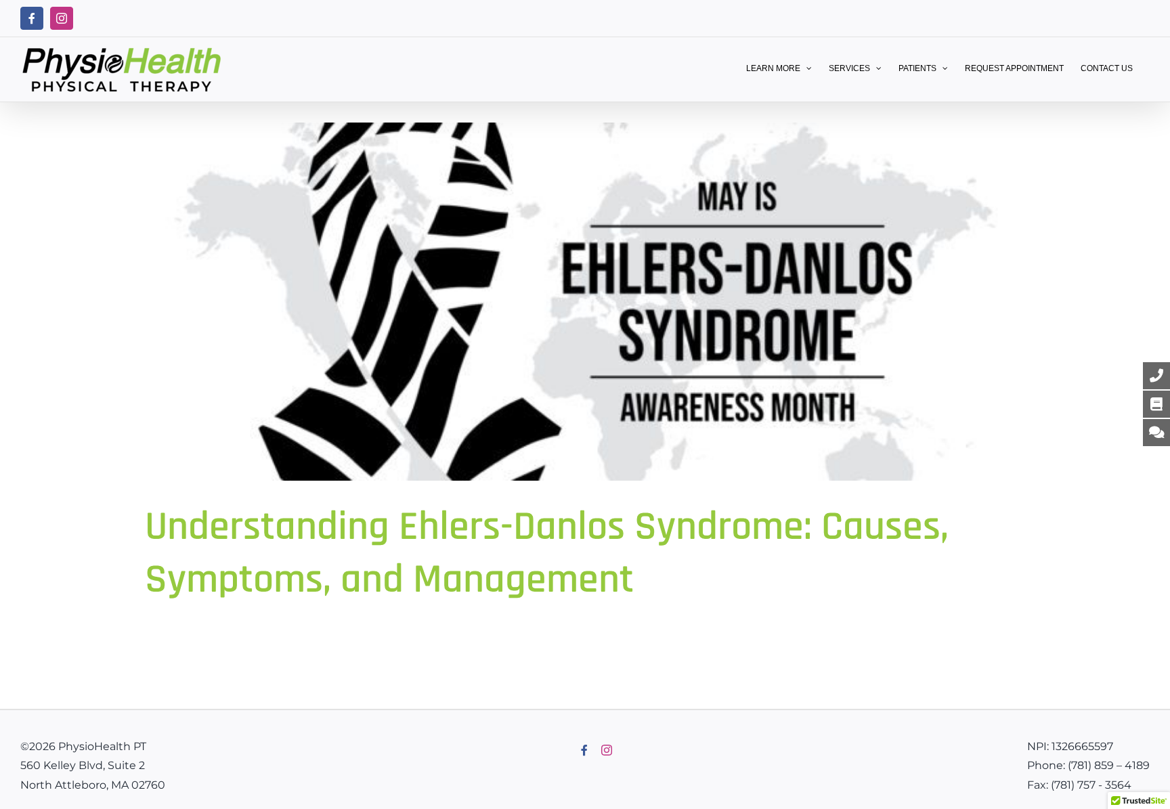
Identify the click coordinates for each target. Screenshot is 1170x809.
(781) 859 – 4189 (1109, 765)
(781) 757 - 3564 (1091, 785)
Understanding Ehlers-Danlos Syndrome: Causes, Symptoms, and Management (547, 553)
